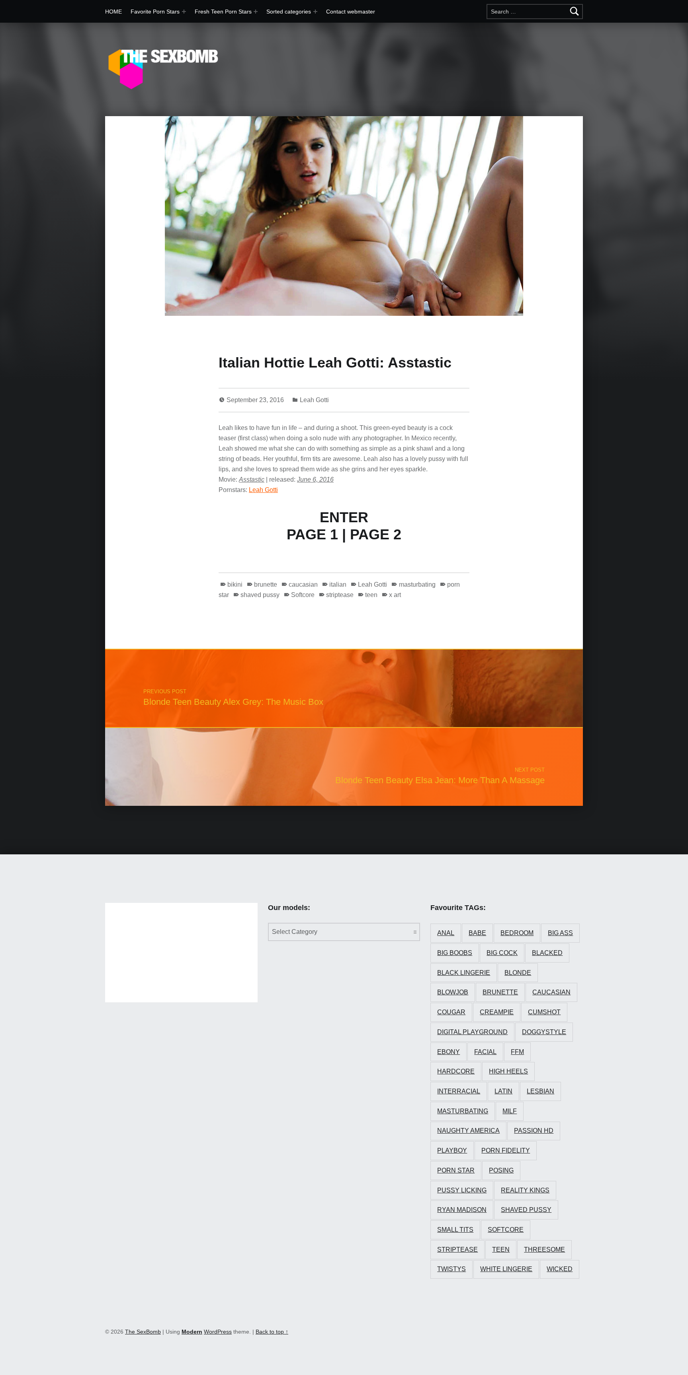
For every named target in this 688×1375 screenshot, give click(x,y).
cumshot (544, 1012)
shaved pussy (260, 594)
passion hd (533, 1130)
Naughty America (468, 1130)
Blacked (547, 952)
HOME (113, 11)
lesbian (540, 1091)
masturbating (417, 584)
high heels (508, 1071)
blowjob (452, 992)
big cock (502, 952)
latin (503, 1091)
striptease (340, 594)
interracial (458, 1091)
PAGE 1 (312, 534)
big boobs (454, 952)
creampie (497, 1012)
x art (395, 594)
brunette (265, 584)
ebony (448, 1051)
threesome (544, 1249)
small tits (455, 1229)
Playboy (452, 1150)
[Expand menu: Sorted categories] (315, 12)
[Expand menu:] (256, 12)
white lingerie (506, 1269)
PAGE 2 (375, 534)
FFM (517, 1051)
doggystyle (544, 1032)
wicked (560, 1269)
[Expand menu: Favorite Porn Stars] (184, 12)
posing (501, 1170)
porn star (456, 1170)
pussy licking (462, 1190)
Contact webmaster (350, 11)
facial (485, 1051)
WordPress (218, 1331)
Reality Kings (525, 1190)
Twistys (451, 1269)
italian (337, 584)
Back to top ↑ (272, 1331)
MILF (509, 1111)
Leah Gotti (314, 400)
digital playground (472, 1032)
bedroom (517, 933)
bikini (234, 584)
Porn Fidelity (505, 1150)
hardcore (456, 1071)
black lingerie (463, 972)
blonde (517, 972)
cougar (451, 1012)
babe (477, 933)
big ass (560, 933)
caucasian (303, 584)
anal (445, 933)
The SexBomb (143, 1331)
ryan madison (462, 1209)
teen (371, 594)
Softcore (303, 594)
